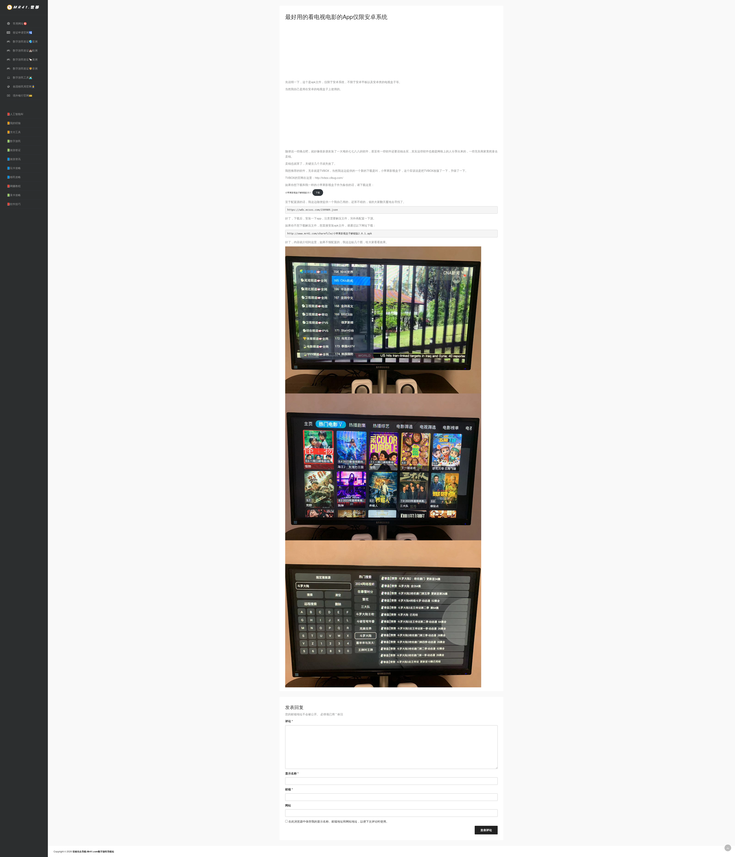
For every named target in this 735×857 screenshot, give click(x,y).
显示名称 (292, 773)
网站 (288, 805)
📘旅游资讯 (14, 159)
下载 (318, 192)
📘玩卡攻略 (14, 168)
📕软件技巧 (14, 204)
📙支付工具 (14, 132)
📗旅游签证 (14, 150)
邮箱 (289, 789)
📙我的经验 (14, 123)
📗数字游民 (14, 141)
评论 (289, 721)
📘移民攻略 (14, 177)
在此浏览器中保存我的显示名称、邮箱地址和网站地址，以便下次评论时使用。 (338, 821)
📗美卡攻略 (14, 195)
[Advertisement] (391, 51)
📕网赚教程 (14, 186)
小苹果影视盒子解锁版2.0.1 (298, 192)
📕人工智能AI (15, 114)
